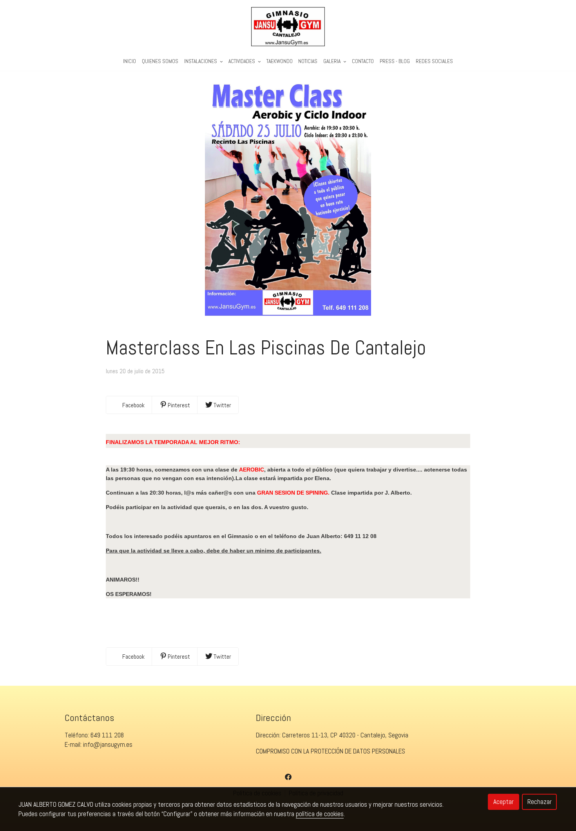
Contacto (363, 61)
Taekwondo (279, 61)
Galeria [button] (332, 61)
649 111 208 (107, 735)
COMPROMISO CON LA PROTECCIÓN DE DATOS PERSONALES (330, 751)
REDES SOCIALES (434, 61)
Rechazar (539, 801)
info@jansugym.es (107, 744)
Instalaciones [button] (201, 61)
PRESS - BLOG (395, 61)
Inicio (129, 61)
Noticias (307, 61)
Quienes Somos (160, 61)
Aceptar (503, 801)
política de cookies (320, 813)
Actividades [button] (242, 61)
